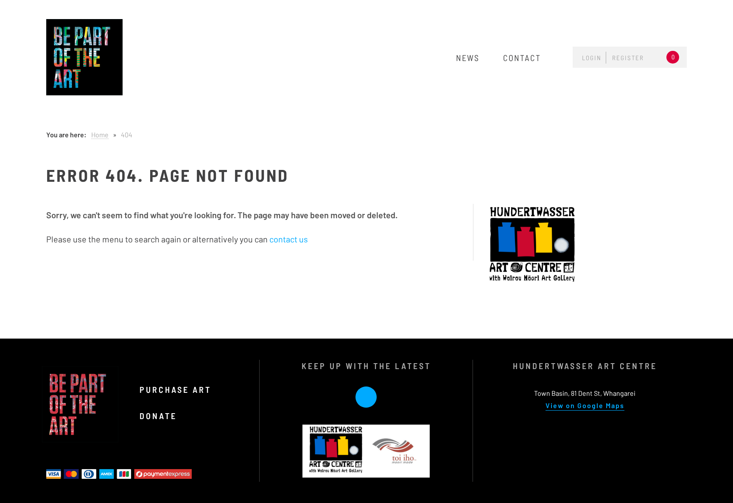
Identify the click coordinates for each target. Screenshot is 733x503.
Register (628, 57)
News (467, 58)
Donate (160, 416)
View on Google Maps (585, 405)
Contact (522, 58)
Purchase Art (177, 389)
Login (592, 57)
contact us (288, 239)
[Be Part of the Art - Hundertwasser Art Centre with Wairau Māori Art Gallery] (84, 57)
